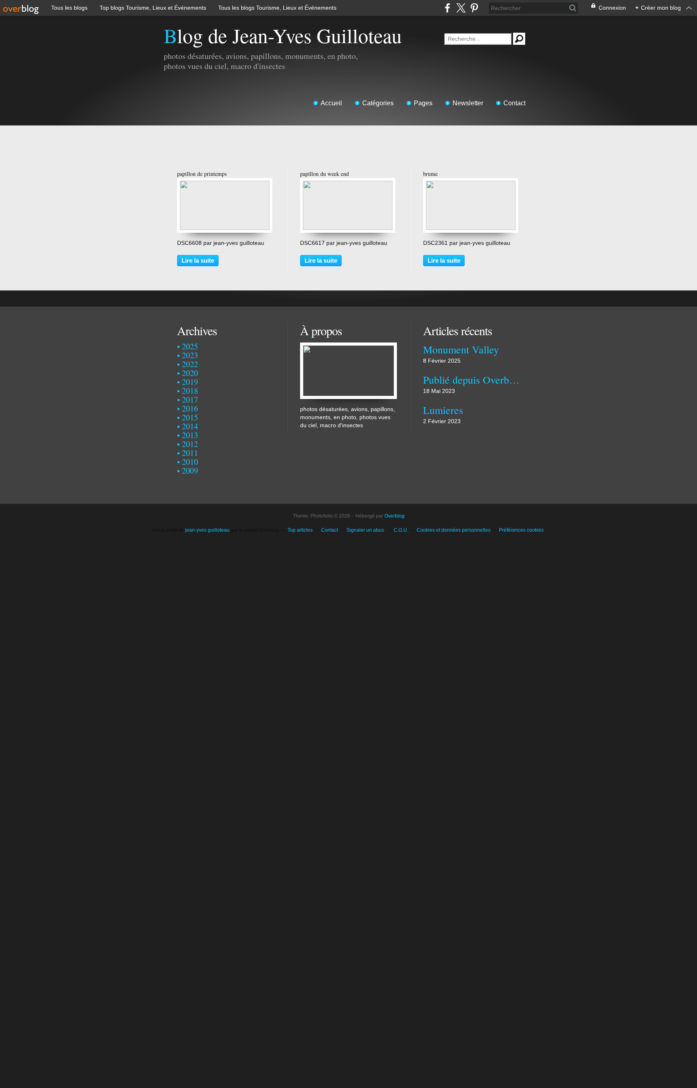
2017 (190, 399)
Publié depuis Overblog (471, 379)
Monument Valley (461, 349)
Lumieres (443, 410)
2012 (190, 444)
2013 (190, 435)
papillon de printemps (202, 174)
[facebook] (447, 8)
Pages (423, 103)
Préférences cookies (521, 530)
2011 (190, 452)
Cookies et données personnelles (453, 530)
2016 (190, 408)
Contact (514, 103)
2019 (190, 381)
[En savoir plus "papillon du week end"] (347, 185)
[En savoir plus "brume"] (470, 185)
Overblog (394, 516)
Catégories (378, 103)
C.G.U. (401, 530)
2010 (190, 461)
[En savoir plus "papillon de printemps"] (224, 185)
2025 (190, 346)
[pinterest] (474, 8)
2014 (190, 426)
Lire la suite (198, 260)
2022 (190, 364)
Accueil (331, 103)
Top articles (300, 530)
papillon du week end (324, 174)
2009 (190, 470)
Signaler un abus (365, 530)
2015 (190, 417)
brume (430, 174)
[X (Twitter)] (461, 8)
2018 (190, 390)
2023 (190, 355)
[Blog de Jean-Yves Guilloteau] (348, 346)
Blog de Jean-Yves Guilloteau (283, 35)
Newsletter (468, 103)
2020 (190, 373)
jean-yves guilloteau (207, 530)
